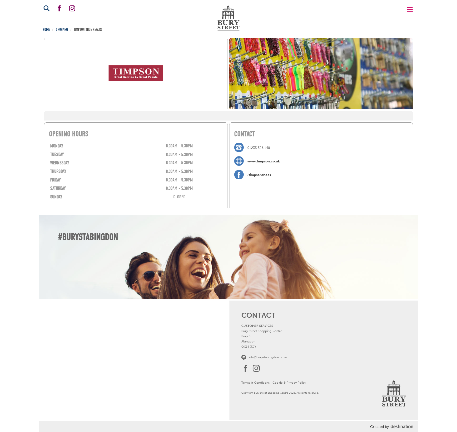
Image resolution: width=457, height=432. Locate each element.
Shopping (62, 29)
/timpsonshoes (259, 175)
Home (46, 29)
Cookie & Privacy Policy (289, 382)
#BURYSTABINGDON (88, 236)
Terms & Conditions (255, 382)
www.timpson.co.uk (263, 161)
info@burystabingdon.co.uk (268, 357)
